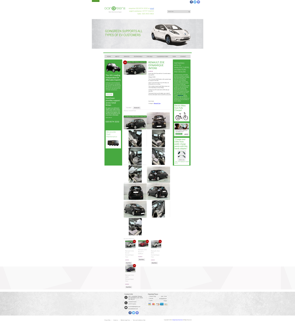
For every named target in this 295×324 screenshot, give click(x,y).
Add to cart (181, 159)
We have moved (95, 0)
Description (128, 107)
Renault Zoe (157, 103)
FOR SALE (149, 56)
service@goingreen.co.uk (134, 306)
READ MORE (109, 94)
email (152, 8)
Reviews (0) (136, 107)
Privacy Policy (107, 320)
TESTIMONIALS (138, 56)
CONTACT (183, 56)
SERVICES (126, 56)
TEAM (174, 56)
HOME (109, 56)
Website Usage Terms (125, 320)
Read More (128, 263)
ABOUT (117, 56)
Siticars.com (180, 95)
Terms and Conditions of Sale (139, 320)
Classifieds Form (162, 56)
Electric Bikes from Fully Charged (180, 108)
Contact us (115, 320)
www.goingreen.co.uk (133, 308)
